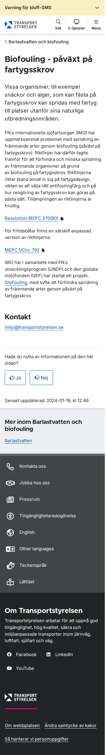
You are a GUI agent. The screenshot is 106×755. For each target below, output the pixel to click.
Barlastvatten (18, 440)
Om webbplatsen (22, 725)
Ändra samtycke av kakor (70, 725)
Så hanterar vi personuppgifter (37, 739)
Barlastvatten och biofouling (39, 41)
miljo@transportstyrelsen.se (34, 327)
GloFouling (16, 282)
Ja (18, 378)
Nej (44, 378)
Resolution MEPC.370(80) (31, 218)
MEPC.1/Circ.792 (22, 250)
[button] (58, 25)
